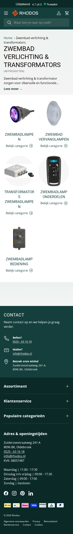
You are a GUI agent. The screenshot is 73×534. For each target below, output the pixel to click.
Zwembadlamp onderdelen (53, 194)
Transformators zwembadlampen (19, 199)
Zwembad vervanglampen (54, 137)
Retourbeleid (50, 521)
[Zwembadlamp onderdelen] (54, 171)
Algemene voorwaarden (16, 521)
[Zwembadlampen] (19, 113)
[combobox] (36, 22)
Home (8, 38)
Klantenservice (11, 524)
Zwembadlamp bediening (19, 261)
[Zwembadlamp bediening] (19, 238)
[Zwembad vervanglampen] (54, 113)
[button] (67, 13)
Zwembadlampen (19, 137)
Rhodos (16, 515)
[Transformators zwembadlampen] (19, 171)
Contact (27, 524)
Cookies (39, 524)
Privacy (36, 521)
